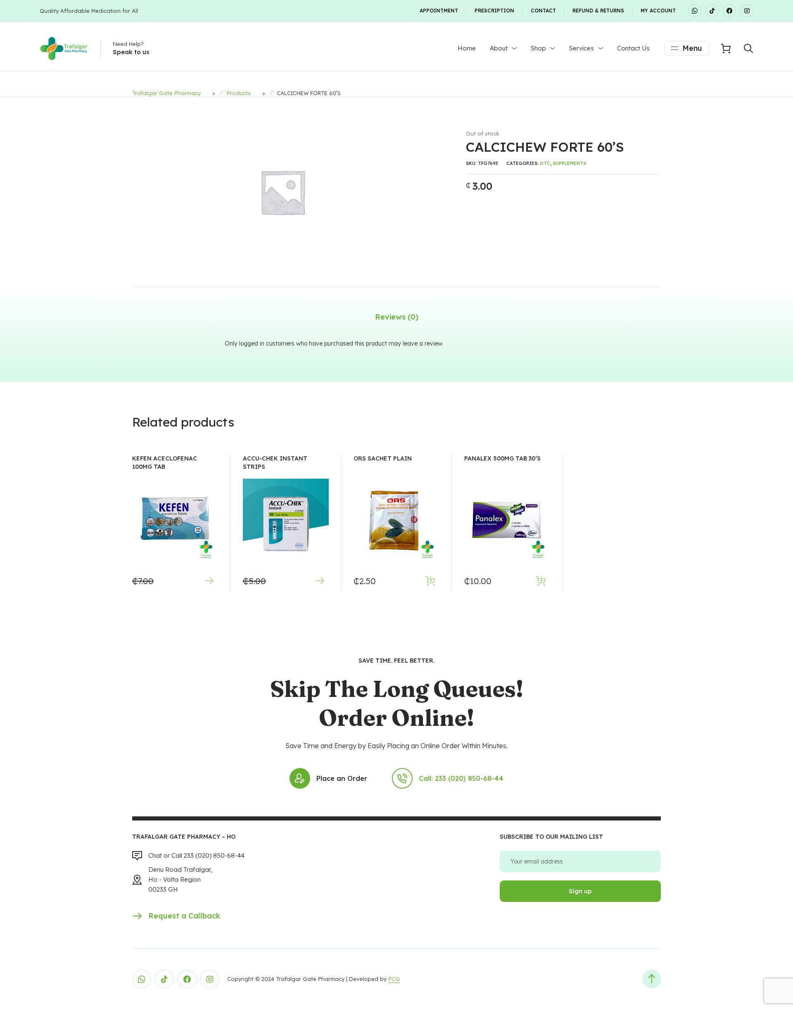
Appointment (439, 10)
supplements (569, 163)
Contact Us (633, 48)
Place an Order (341, 778)
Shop (538, 48)
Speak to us (131, 52)
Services (581, 48)
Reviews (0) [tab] (396, 317)
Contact (543, 10)
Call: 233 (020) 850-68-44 (461, 778)
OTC (545, 163)
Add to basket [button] (430, 581)
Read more (208, 581)
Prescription (494, 10)
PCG (394, 979)
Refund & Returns (598, 10)
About (499, 48)
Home (467, 48)
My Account (658, 10)
